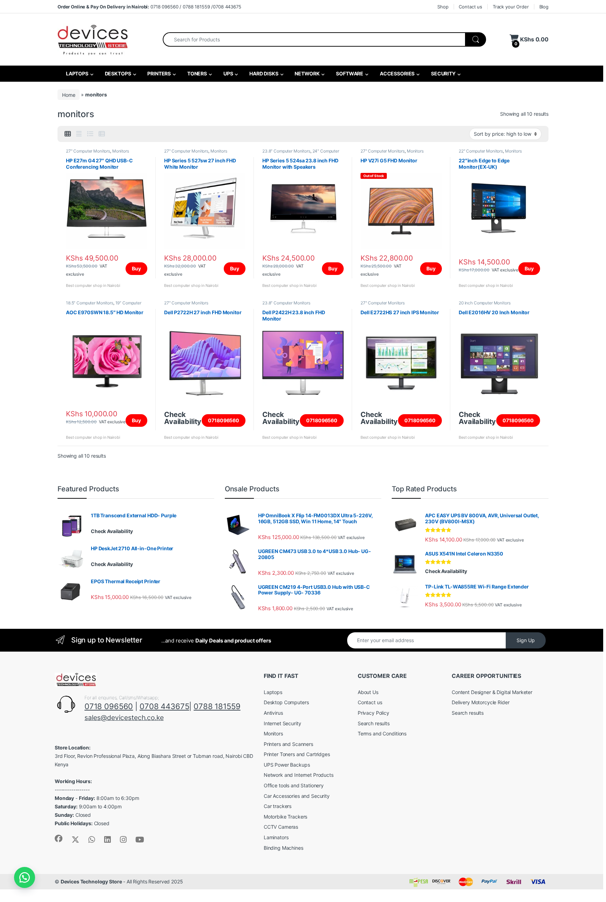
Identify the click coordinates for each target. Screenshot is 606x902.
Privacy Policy (373, 713)
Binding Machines (283, 848)
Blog (543, 6)
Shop (442, 6)
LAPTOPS (76, 73)
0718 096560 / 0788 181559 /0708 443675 (149, 6)
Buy (136, 268)
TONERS (196, 73)
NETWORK (307, 73)
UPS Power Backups (287, 765)
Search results (374, 723)
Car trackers (277, 806)
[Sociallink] (58, 838)
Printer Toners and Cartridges (297, 754)
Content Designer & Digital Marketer (492, 692)
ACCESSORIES (397, 73)
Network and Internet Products (299, 775)
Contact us (470, 6)
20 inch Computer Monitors (485, 302)
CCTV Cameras (281, 827)
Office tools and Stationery (294, 785)
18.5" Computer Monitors (89, 302)
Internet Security (282, 723)
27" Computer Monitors (88, 151)
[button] (24, 877)
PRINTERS (158, 73)
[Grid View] (68, 134)
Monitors (120, 151)
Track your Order (511, 6)
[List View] (90, 134)
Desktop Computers (286, 702)
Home (68, 94)
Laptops (273, 692)
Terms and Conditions (382, 733)
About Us (368, 692)
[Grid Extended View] (79, 134)
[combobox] (314, 39)
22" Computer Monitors (481, 151)
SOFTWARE (349, 73)
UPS (227, 73)
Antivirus (273, 713)
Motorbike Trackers (285, 817)
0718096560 (223, 420)
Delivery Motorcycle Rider (481, 702)
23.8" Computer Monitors (286, 151)
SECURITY (443, 73)
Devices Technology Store (91, 881)
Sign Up (526, 640)
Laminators (276, 837)
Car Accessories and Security (297, 796)
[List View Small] (102, 134)
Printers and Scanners (288, 744)
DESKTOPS (117, 73)
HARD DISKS (263, 73)
